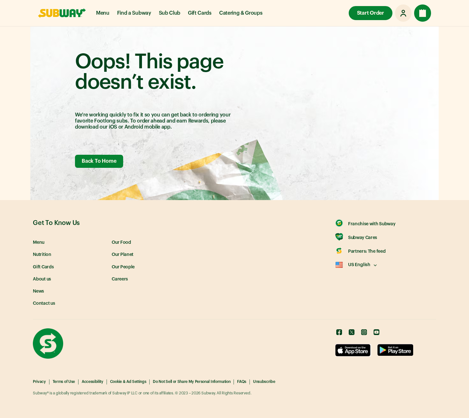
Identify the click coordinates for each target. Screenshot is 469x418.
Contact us (44, 303)
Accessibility (92, 382)
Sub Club (169, 13)
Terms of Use (64, 382)
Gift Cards (200, 13)
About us (42, 279)
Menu (102, 13)
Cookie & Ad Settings (128, 382)
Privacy (39, 382)
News (38, 291)
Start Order (370, 13)
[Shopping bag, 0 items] (422, 13)
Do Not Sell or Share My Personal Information (191, 382)
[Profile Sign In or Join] (403, 13)
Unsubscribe (264, 382)
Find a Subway (134, 13)
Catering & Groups (241, 13)
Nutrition (42, 254)
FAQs (241, 382)
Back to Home (99, 161)
